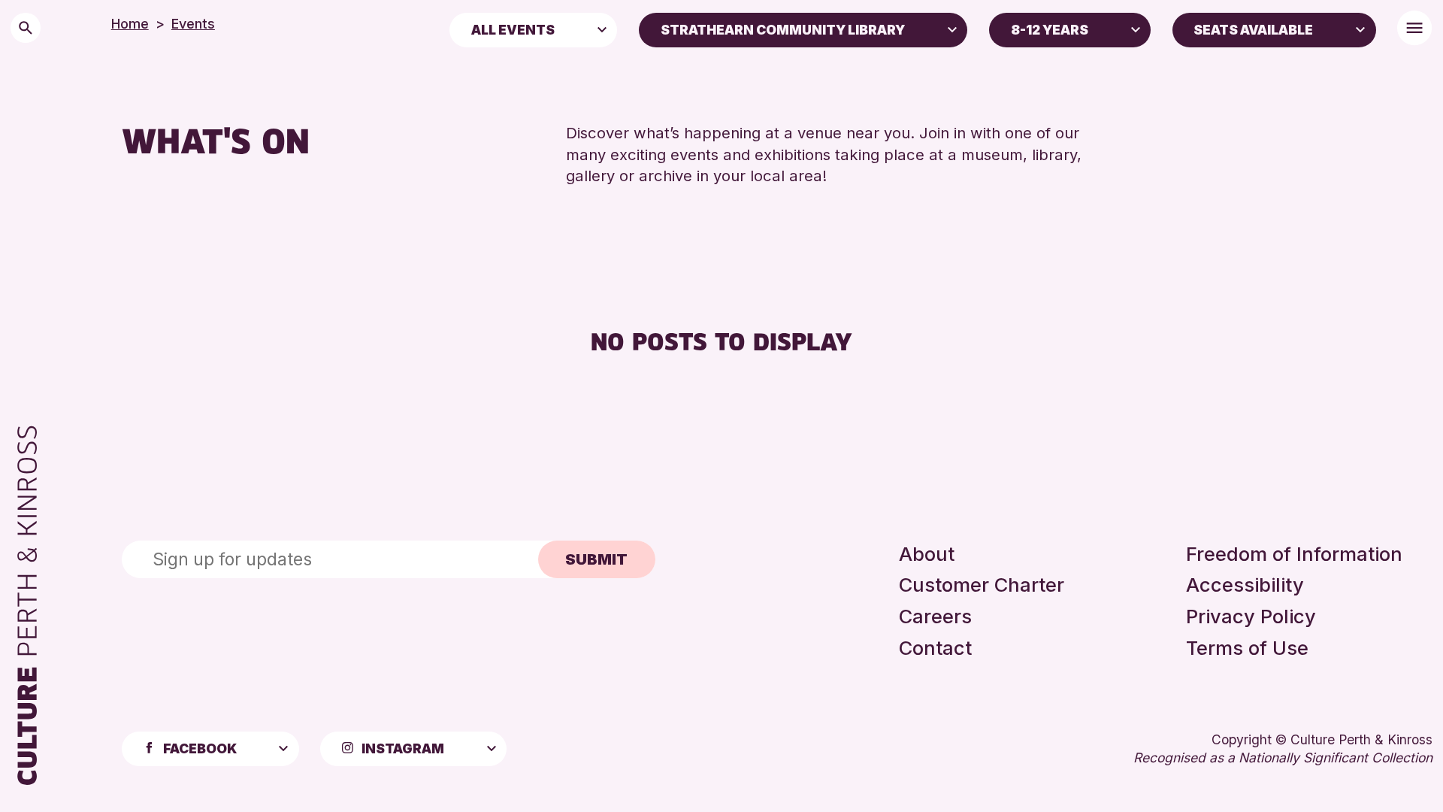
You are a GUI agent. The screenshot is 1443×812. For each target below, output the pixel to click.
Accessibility (1245, 584)
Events (193, 24)
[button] (602, 28)
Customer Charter (981, 584)
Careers (935, 616)
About (926, 553)
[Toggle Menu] (1414, 28)
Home (130, 24)
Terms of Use (1247, 647)
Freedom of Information (1294, 553)
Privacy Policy (1251, 616)
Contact (935, 647)
